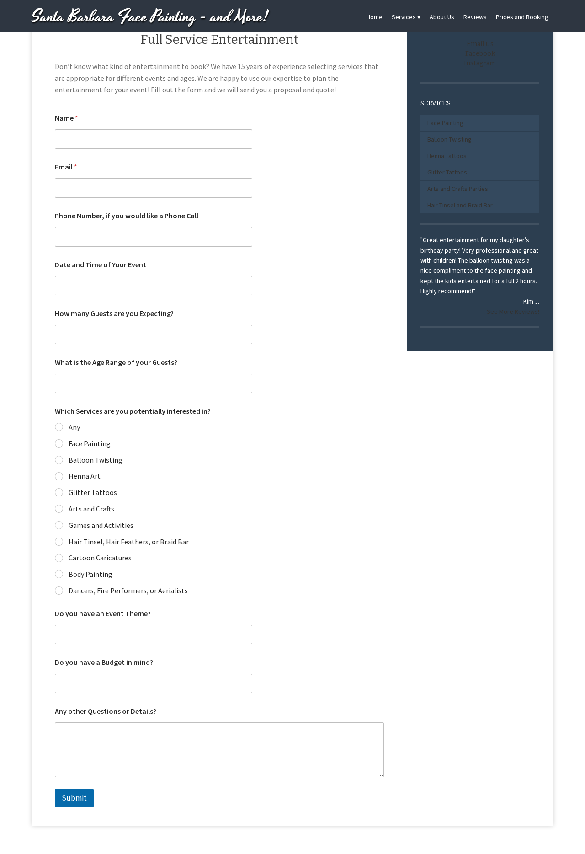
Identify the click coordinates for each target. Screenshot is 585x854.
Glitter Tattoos (93, 492)
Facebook (480, 54)
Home (375, 17)
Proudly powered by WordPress (259, 841)
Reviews (475, 17)
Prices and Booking (522, 17)
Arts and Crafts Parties (457, 189)
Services (404, 17)
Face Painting (90, 443)
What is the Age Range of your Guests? (116, 362)
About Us (442, 17)
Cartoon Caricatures (100, 557)
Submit (74, 798)
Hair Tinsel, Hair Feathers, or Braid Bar (129, 541)
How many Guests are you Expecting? (114, 313)
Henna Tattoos (447, 156)
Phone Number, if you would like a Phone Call (126, 215)
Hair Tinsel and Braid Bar (460, 205)
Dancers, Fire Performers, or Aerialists (128, 590)
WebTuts (353, 841)
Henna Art (85, 475)
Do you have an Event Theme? (103, 613)
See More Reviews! (513, 311)
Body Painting (90, 574)
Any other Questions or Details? (105, 711)
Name (66, 118)
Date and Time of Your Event (100, 264)
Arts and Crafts (91, 508)
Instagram (480, 63)
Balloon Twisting (95, 459)
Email (66, 167)
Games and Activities (101, 525)
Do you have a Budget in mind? (104, 662)
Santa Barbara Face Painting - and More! (150, 17)
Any (74, 427)
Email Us (480, 44)
